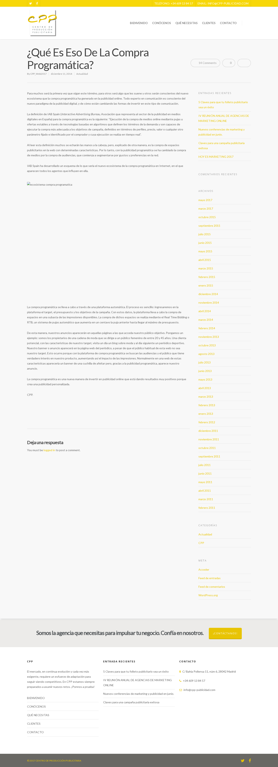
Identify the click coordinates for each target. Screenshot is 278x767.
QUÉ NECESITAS (186, 23)
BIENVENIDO (139, 23)
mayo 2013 (205, 379)
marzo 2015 (205, 268)
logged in (49, 450)
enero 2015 (205, 285)
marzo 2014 (205, 319)
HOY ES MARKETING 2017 (215, 156)
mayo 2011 (205, 482)
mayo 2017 (205, 200)
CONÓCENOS (161, 23)
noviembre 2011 (208, 439)
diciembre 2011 (208, 430)
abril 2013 (204, 388)
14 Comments (207, 63)
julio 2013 (204, 362)
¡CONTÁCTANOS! (225, 633)
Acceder (203, 569)
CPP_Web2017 (38, 73)
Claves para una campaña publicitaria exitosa (131, 702)
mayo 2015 (205, 251)
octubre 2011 (207, 448)
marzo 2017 (205, 208)
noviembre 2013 (208, 336)
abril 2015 (204, 260)
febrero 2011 (206, 507)
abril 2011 (204, 490)
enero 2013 (205, 413)
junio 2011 (205, 473)
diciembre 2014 (208, 294)
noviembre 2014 (208, 302)
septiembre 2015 (209, 225)
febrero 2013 (206, 405)
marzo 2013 (205, 396)
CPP (201, 543)
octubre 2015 (207, 217)
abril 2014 (204, 311)
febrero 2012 (206, 422)
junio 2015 (205, 242)
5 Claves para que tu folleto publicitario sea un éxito (136, 671)
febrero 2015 (206, 277)
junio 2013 (205, 371)
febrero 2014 (206, 328)
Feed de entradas (209, 578)
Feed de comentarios (211, 586)
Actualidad (82, 73)
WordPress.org (208, 595)
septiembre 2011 (209, 456)
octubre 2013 (207, 345)
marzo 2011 (205, 499)
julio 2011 (204, 465)
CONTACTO (228, 23)
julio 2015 (204, 234)
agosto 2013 (206, 354)
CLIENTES (209, 23)
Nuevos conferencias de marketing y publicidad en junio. (138, 693)
